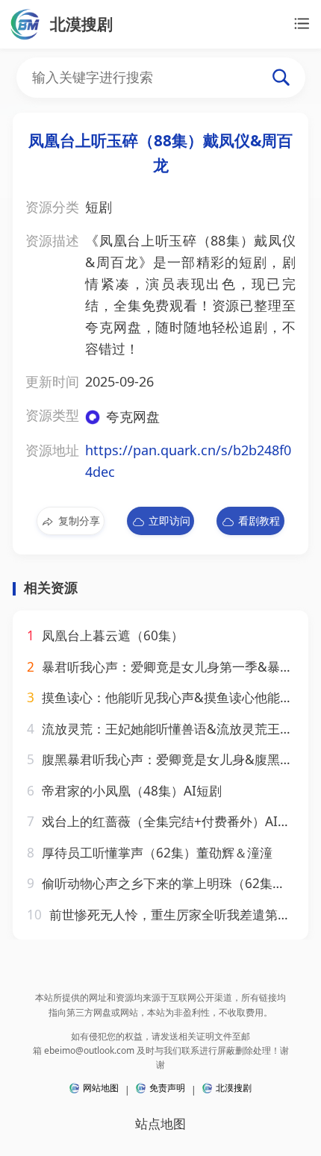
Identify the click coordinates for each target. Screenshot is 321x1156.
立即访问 (169, 520)
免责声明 (167, 1087)
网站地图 (101, 1087)
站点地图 (160, 1123)
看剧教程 (259, 520)
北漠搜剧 (234, 1087)
